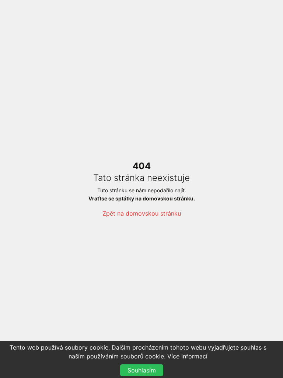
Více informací (187, 356)
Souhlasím (141, 370)
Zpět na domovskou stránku (141, 213)
